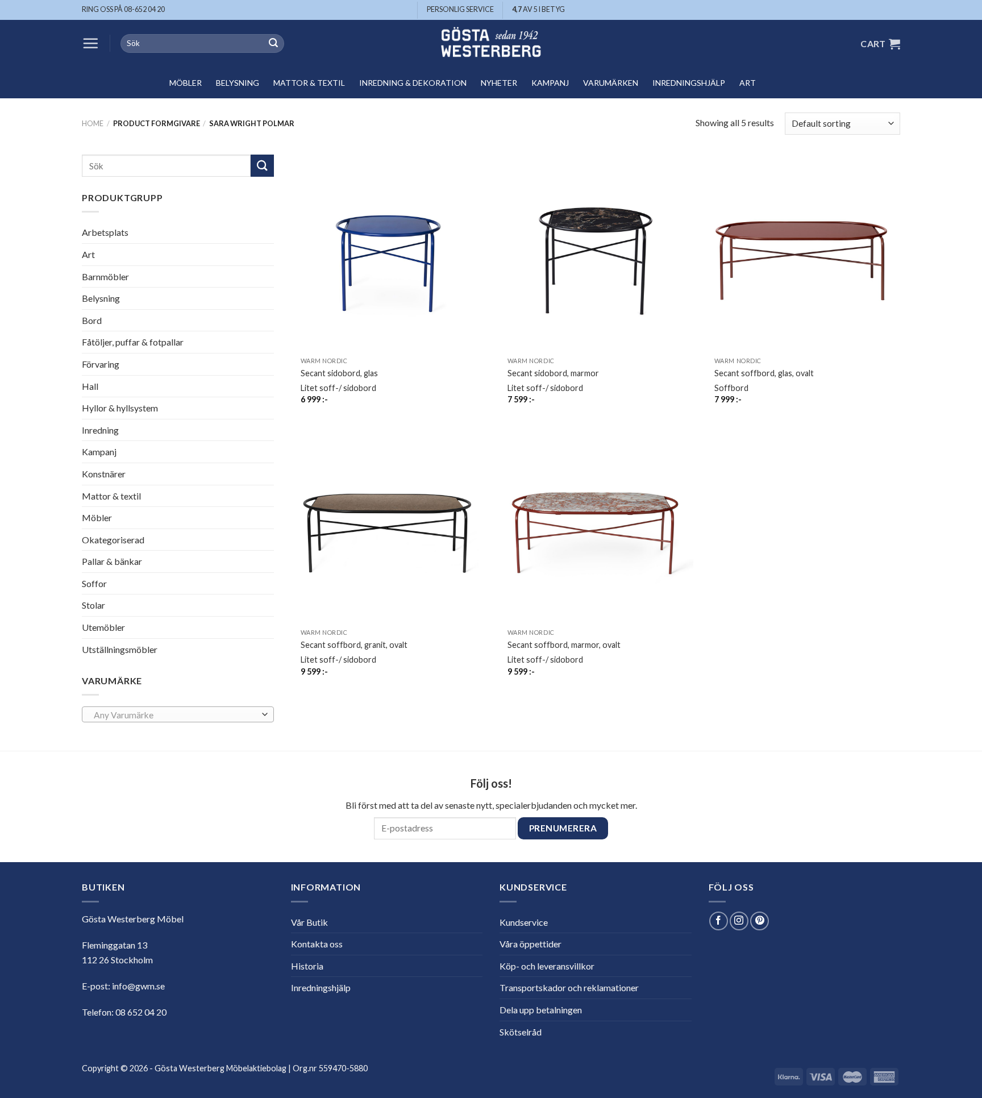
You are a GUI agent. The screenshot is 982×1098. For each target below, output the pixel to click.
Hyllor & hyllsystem (120, 407)
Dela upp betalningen (541, 1009)
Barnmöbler (105, 276)
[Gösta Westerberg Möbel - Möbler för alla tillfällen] (491, 43)
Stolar (93, 605)
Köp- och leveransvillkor (547, 965)
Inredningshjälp (688, 83)
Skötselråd (521, 1031)
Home (92, 123)
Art (747, 83)
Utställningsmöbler (119, 649)
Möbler (185, 83)
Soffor (94, 583)
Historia (307, 965)
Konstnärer (104, 473)
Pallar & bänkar (112, 561)
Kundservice (524, 922)
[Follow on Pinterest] (759, 921)
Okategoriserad (113, 539)
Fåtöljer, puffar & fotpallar (133, 341)
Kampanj (550, 83)
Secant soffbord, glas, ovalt (764, 373)
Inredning (100, 430)
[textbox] (175, 715)
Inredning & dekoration (413, 83)
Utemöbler (103, 627)
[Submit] (273, 43)
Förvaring (100, 364)
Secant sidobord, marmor (553, 373)
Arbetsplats (105, 232)
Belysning (237, 83)
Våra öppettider (530, 943)
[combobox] (178, 714)
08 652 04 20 (141, 1011)
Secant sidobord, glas (339, 373)
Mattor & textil (309, 83)
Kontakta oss (317, 943)
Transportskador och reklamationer (569, 987)
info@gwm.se (138, 985)
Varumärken (610, 83)
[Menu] (90, 43)
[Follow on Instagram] (739, 921)
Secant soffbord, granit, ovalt (354, 645)
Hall (90, 385)
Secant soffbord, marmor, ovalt (564, 645)
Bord (92, 320)
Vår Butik (309, 922)
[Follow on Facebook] (718, 921)
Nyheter (499, 83)
